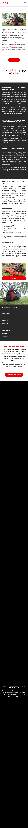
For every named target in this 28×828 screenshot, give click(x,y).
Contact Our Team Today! (14, 374)
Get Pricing (14, 278)
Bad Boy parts (13, 47)
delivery (10, 353)
